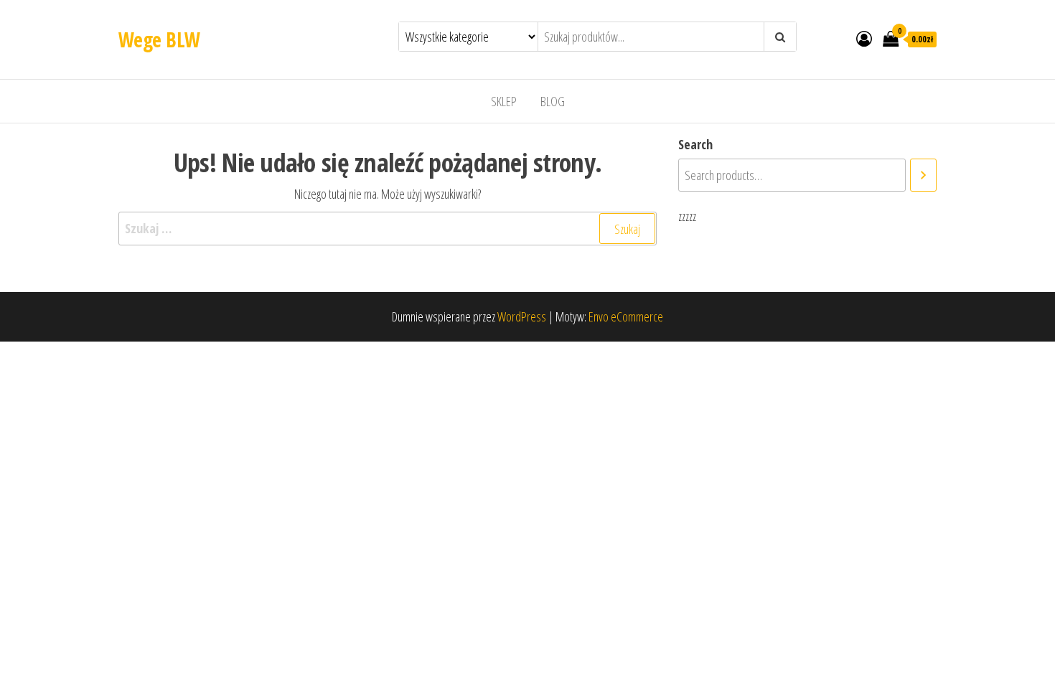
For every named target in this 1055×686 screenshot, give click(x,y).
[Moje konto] (864, 38)
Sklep (504, 101)
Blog (552, 101)
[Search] (923, 175)
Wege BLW (159, 39)
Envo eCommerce (626, 316)
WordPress (521, 316)
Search (695, 144)
